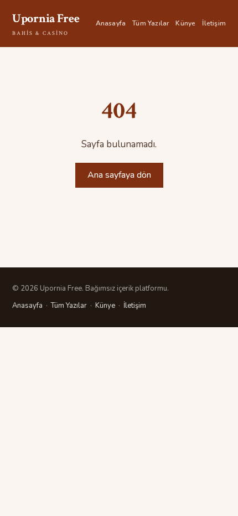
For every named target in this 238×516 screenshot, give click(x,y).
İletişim (214, 23)
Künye (185, 23)
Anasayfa (111, 23)
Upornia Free (45, 24)
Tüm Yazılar (150, 23)
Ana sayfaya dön (119, 175)
